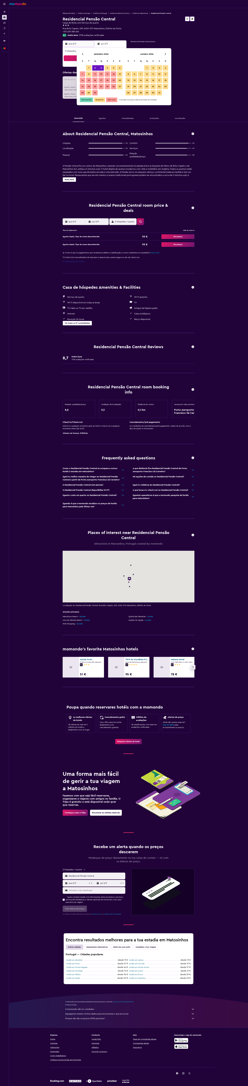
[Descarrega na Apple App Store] (181, 1046)
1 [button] (88, 68)
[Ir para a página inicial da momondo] (17, 4)
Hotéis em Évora (136, 974)
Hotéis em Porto (73, 964)
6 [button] (119, 68)
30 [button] (95, 93)
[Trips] (4, 41)
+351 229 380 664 (71, 32)
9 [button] (95, 74)
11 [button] (107, 74)
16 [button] (95, 80)
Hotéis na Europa (84, 13)
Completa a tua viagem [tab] (146, 947)
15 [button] (89, 80)
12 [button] (114, 74)
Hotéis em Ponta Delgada (76, 967)
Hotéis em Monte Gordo (139, 967)
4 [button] (107, 68)
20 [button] (120, 80)
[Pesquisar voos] (4, 11)
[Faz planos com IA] (4, 33)
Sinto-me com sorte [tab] (121, 947)
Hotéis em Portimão (74, 971)
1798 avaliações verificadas (91, 35)
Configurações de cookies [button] (74, 261)
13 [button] (120, 74)
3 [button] (101, 68)
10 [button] (101, 74)
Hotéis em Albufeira (74, 960)
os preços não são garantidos (123, 1001)
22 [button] (89, 86)
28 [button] (82, 93)
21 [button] (83, 86)
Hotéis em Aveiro (136, 971)
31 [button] (159, 93)
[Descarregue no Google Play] (181, 1040)
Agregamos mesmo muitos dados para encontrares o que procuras (96, 1014)
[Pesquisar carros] (4, 22)
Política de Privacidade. (113, 914)
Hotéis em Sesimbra (137, 978)
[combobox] (96, 876)
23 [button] (95, 86)
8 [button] (88, 74)
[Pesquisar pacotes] (4, 28)
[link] (128, 741)
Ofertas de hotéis (69, 13)
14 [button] (83, 80)
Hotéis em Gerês (73, 978)
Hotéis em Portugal (100, 13)
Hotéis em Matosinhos (140, 13)
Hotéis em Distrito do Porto (119, 13)
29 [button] (89, 93)
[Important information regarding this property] (192, 389)
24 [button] (101, 86)
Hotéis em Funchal (136, 964)
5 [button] (113, 68)
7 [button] (82, 74)
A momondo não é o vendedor (79, 1009)
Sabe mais (155, 253)
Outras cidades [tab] (74, 947)
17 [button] (101, 80)
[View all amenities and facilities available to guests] (192, 287)
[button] (4, 4)
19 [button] (114, 80)
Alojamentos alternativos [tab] (97, 947)
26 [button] (113, 86)
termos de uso (97, 914)
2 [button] (95, 68)
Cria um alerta (168, 725)
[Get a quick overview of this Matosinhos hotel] (192, 134)
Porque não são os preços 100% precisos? (85, 1018)
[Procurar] (4, 17)
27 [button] (120, 86)
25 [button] (107, 86)
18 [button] (107, 80)
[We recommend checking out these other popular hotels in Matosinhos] (192, 649)
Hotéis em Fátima (73, 974)
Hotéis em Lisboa (136, 960)
